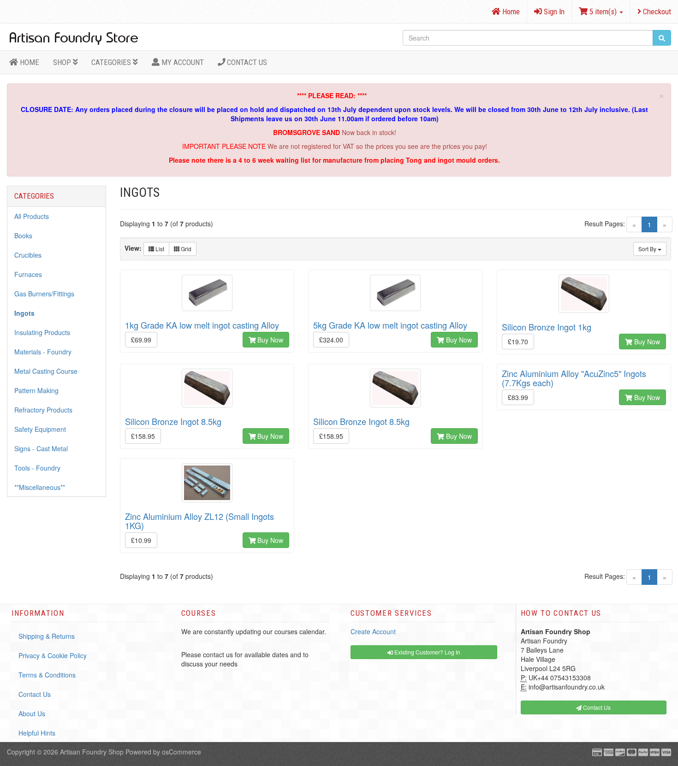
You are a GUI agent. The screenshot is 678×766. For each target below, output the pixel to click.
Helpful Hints (36, 732)
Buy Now (269, 339)
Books (23, 235)
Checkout (656, 11)
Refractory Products (43, 409)
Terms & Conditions (47, 674)
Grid (185, 249)
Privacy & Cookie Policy (52, 655)
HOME (28, 62)
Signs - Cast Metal (41, 448)
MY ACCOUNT (182, 62)
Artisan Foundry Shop (92, 751)
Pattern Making (36, 390)
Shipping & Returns (46, 636)
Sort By (648, 249)
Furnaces (28, 274)
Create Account (373, 631)
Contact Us (246, 62)
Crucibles (28, 254)
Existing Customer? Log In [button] (426, 652)
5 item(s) (603, 11)
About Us (31, 713)
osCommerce (181, 751)
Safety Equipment (40, 429)
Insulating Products (42, 332)
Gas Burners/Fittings (44, 293)
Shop (63, 62)
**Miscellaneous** (39, 487)
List (159, 249)
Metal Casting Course (45, 371)
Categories (112, 62)
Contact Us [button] (596, 707)
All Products (31, 216)
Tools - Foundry (37, 467)
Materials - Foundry (42, 351)
